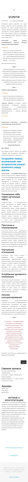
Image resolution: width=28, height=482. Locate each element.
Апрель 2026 (5, 392)
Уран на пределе (6, 377)
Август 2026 (5, 388)
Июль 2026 (5, 390)
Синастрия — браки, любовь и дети (12, 375)
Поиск (23, 362)
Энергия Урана (6, 373)
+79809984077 (14, 455)
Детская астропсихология (9, 371)
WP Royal (20, 471)
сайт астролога (8, 339)
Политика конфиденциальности (14, 447)
